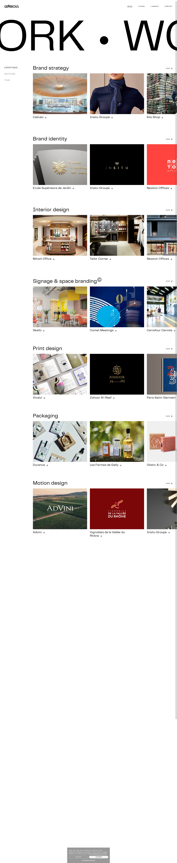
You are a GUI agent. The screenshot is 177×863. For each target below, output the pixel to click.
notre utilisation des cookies (97, 853)
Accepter (99, 857)
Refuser (78, 857)
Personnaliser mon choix (88, 860)
